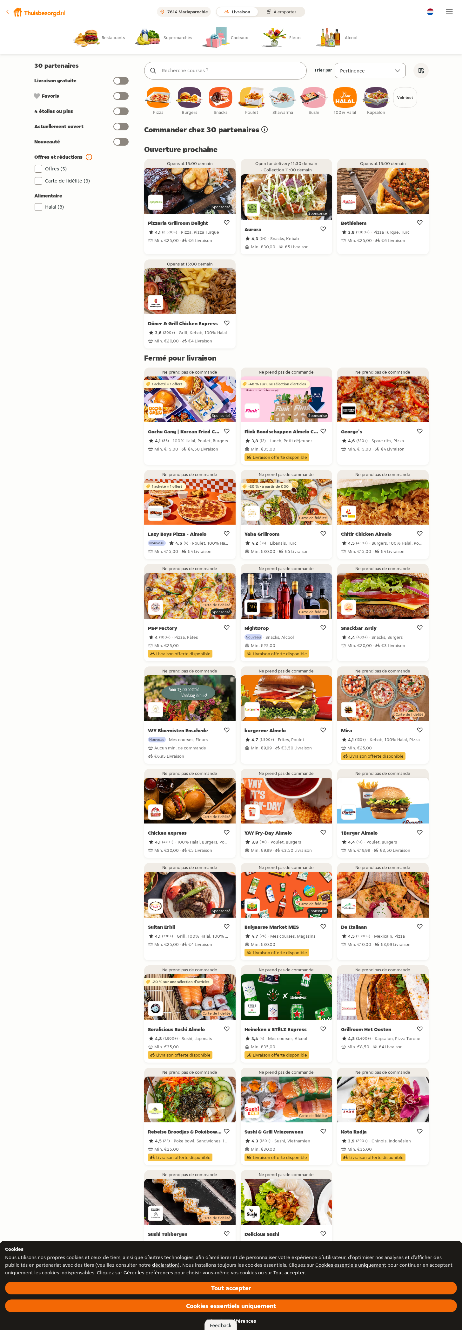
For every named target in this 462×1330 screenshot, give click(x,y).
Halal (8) (54, 206)
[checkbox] (158, 101)
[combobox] (232, 70)
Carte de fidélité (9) (67, 180)
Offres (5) (56, 168)
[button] (35, 12)
